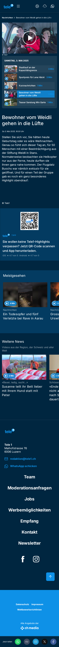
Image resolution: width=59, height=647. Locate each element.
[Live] (37, 6)
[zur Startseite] (8, 6)
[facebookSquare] (23, 559)
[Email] (36, 642)
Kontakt (29, 532)
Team (29, 476)
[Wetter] (45, 6)
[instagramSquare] (36, 559)
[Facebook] (53, 642)
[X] (45, 642)
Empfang (29, 521)
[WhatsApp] (18, 642)
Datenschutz (22, 604)
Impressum (37, 604)
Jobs (29, 499)
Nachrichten (7, 17)
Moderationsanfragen (30, 487)
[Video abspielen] (29, 38)
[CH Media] (30, 628)
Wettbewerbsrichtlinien (29, 609)
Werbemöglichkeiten (29, 510)
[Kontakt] (52, 6)
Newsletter (29, 543)
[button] (27, 642)
